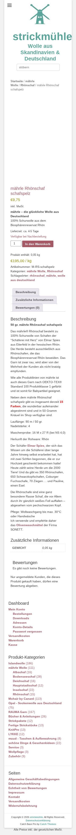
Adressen (20, 622)
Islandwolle (16, 663)
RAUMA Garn (17, 712)
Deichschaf (21, 681)
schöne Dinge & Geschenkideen (31, 743)
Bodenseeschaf (24, 676)
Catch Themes (48, 824)
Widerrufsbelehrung (22, 805)
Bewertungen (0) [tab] (27, 307)
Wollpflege (16, 751)
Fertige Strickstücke (22, 725)
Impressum (16, 792)
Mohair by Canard (21, 698)
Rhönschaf (27, 85)
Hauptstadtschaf (25, 685)
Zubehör (14, 756)
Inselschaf (20, 690)
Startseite (17, 81)
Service (13, 747)
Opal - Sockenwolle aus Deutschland (35, 703)
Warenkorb (16, 640)
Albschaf (19, 672)
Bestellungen (22, 613)
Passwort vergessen (27, 631)
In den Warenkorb (37, 244)
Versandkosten (19, 636)
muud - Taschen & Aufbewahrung (32, 738)
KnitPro (13, 729)
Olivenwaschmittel (29, 525)
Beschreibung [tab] (26, 292)
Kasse (12, 644)
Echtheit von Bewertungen (27, 788)
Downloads (21, 618)
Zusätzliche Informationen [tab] (34, 300)
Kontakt (14, 797)
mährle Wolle (36, 271)
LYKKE (13, 734)
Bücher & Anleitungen (24, 716)
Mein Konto (16, 609)
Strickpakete (17, 720)
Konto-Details (23, 627)
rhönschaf (37, 275)
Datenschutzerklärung (24, 783)
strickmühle (42, 36)
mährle (51, 275)
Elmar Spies (35, 445)
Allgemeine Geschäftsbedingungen (34, 779)
